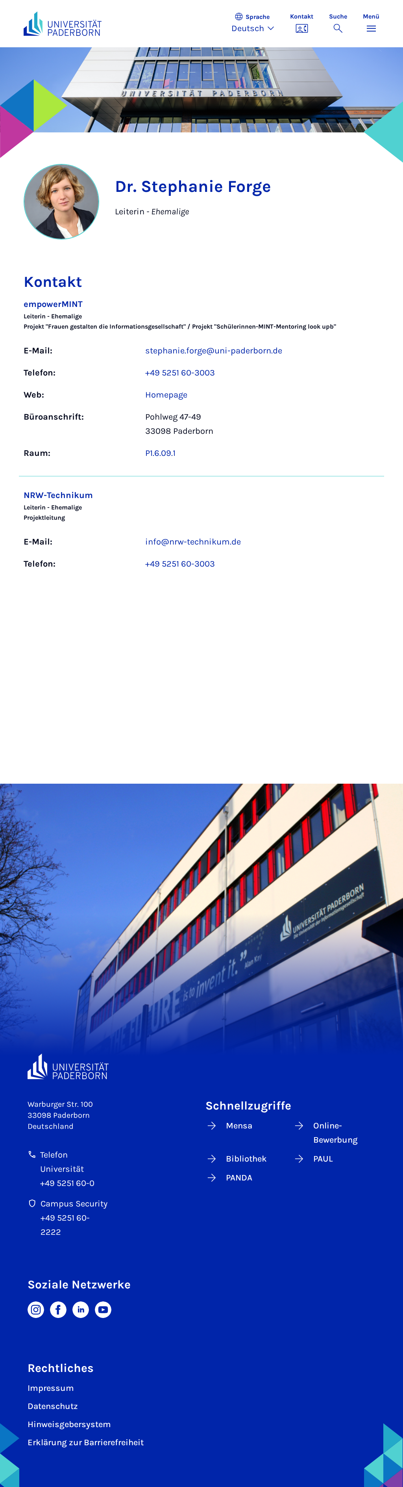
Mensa (239, 1126)
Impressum (51, 1388)
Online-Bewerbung (335, 1133)
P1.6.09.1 (160, 453)
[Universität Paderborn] (68, 1066)
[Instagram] (36, 1309)
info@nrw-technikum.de (193, 542)
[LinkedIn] (80, 1309)
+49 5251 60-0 (67, 1183)
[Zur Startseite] (63, 23)
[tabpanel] (201, 438)
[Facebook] (58, 1309)
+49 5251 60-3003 (180, 373)
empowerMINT (53, 304)
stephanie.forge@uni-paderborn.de (213, 351)
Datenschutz (53, 1406)
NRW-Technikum (58, 495)
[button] (256, 23)
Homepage (166, 395)
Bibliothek (246, 1159)
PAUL (323, 1159)
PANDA (239, 1178)
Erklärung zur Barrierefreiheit (86, 1442)
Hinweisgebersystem (69, 1424)
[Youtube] (103, 1309)
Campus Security (74, 1204)
